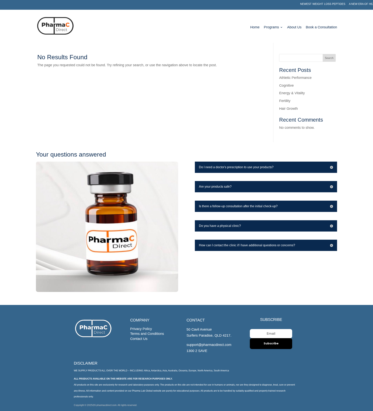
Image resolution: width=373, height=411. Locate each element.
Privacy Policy (141, 329)
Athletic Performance (295, 78)
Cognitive (286, 85)
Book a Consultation (321, 27)
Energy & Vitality (292, 93)
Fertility (284, 101)
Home (255, 27)
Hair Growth (288, 109)
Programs (271, 27)
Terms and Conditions (147, 334)
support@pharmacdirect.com (208, 345)
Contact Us (138, 339)
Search (329, 57)
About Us (294, 27)
